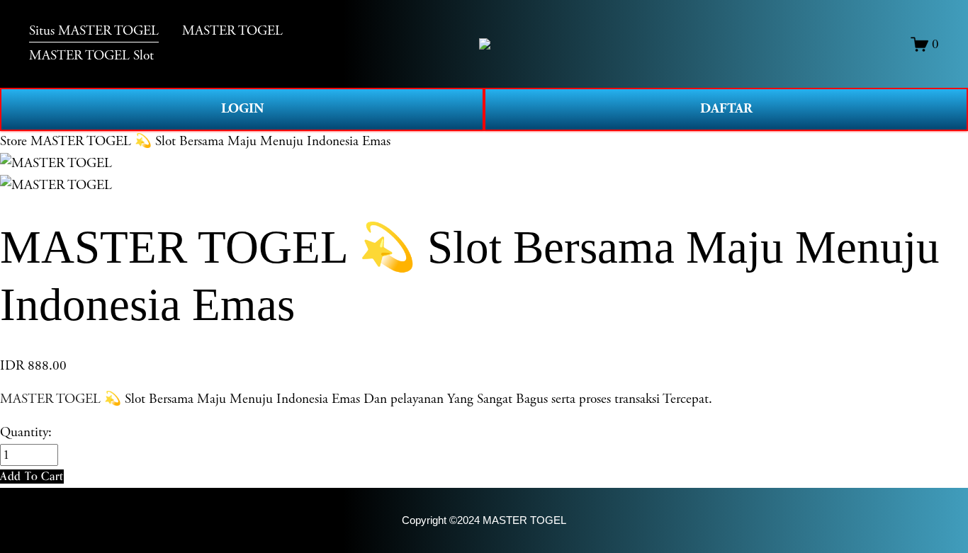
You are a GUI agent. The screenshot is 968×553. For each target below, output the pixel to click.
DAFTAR (726, 109)
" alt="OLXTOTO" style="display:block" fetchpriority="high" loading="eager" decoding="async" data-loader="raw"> (484, 44)
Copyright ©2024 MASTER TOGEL (484, 520)
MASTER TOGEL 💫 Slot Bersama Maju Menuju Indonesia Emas (210, 141)
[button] (32, 476)
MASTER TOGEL (50, 399)
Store (13, 141)
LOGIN (242, 109)
